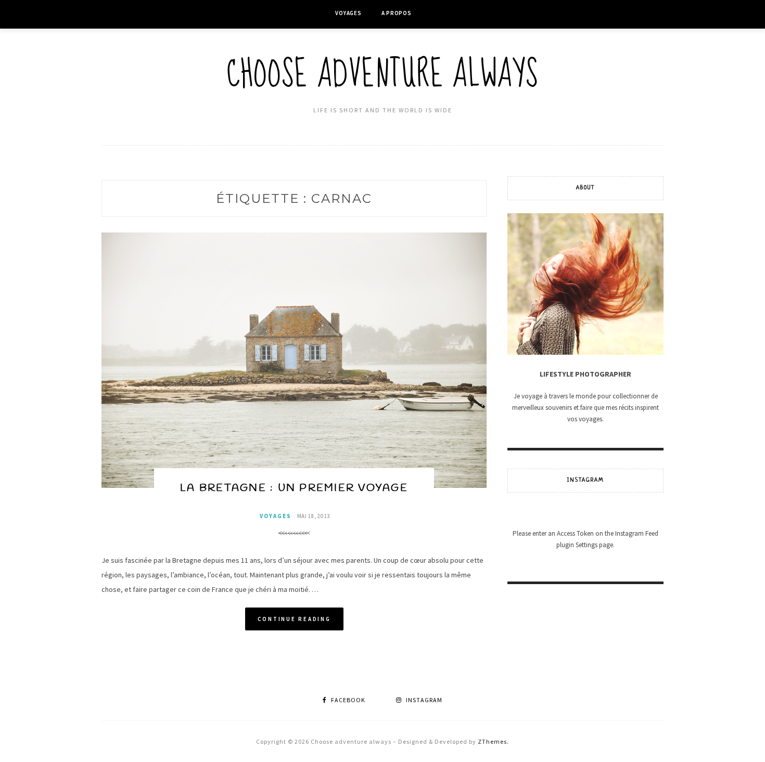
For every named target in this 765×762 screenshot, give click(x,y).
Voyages (348, 13)
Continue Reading (294, 619)
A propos (396, 13)
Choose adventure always (382, 74)
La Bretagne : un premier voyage (294, 488)
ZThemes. (493, 741)
